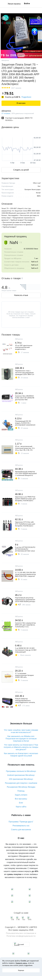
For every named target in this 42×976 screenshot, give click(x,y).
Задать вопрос (21, 795)
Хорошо (21, 970)
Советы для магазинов (21, 830)
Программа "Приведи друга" (21, 822)
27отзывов (6, 113)
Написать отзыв (21, 295)
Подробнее (26, 97)
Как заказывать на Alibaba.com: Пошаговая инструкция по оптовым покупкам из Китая (21, 738)
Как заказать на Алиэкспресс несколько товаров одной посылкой (21, 754)
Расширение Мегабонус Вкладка (21, 787)
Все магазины (21, 799)
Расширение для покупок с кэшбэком (21, 783)
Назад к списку (3, 18)
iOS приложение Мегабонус (21, 779)
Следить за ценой (21, 170)
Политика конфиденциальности (21, 936)
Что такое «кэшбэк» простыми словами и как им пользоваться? (21, 731)
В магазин (21, 103)
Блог (21, 803)
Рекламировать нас (21, 826)
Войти (27, 4)
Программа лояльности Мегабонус (21, 771)
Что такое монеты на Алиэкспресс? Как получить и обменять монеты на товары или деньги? (21, 747)
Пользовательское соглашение (20, 933)
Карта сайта (21, 807)
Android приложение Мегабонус (21, 775)
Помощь (21, 791)
